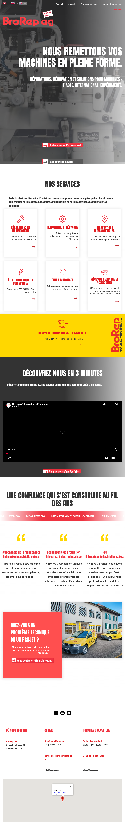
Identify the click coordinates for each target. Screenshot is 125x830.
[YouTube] (69, 713)
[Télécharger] (33, 246)
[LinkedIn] (62, 713)
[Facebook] (56, 713)
